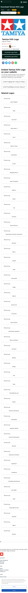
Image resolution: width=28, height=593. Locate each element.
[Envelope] (1, 554)
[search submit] (18, 13)
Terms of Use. (16, 49)
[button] (24, 2)
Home (2, 9)
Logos (8, 9)
